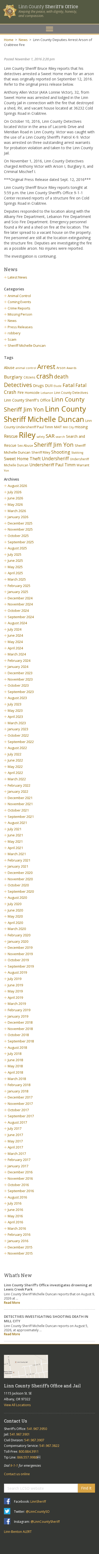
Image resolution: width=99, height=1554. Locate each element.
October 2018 (18, 1034)
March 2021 (17, 853)
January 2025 (18, 591)
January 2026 (18, 516)
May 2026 (15, 504)
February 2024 (19, 660)
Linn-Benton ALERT (18, 1531)
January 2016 (18, 1240)
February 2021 (19, 860)
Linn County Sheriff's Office (27, 400)
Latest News (17, 277)
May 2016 (15, 1216)
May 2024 (15, 641)
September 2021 (21, 816)
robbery (14, 333)
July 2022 (14, 754)
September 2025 (21, 542)
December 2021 (20, 797)
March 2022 (17, 779)
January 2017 (18, 1166)
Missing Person (20, 314)
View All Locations (17, 1405)
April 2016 (15, 1222)
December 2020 (20, 872)
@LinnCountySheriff (45, 1521)
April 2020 (15, 922)
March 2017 (17, 1153)
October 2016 (18, 1184)
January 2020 (18, 941)
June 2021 (15, 835)
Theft (35, 458)
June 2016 (15, 1209)
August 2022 (17, 747)
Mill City (68, 427)
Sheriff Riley (40, 452)
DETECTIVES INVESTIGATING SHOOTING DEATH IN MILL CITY (46, 1318)
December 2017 (20, 1097)
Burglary (13, 377)
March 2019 (17, 1003)
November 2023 (20, 679)
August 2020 (17, 897)
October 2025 (18, 535)
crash (44, 375)
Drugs (38, 385)
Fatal (68, 385)
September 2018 (21, 1041)
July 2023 (14, 704)
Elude (58, 386)
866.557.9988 (27, 1457)
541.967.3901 (20, 1434)
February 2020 (19, 935)
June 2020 (15, 910)
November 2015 (20, 1253)
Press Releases (20, 327)
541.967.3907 (34, 1440)
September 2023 (21, 691)
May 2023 (15, 710)
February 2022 (19, 785)
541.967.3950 (37, 1429)
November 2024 (20, 604)
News (23, 39)
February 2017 (19, 1159)
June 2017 (15, 1134)
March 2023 (17, 723)
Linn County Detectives (71, 392)
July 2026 (14, 492)
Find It (86, 1488)
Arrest (46, 366)
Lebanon (47, 393)
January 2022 (18, 791)
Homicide (32, 392)
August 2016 (17, 1197)
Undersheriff (55, 458)
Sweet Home (16, 459)
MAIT (58, 427)
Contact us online (17, 1474)
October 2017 (18, 1110)
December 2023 (20, 673)
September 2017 (21, 1116)
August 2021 (17, 822)
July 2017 (14, 1128)
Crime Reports (19, 308)
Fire (20, 392)
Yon (6, 470)
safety (41, 437)
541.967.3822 (49, 1445)
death (61, 376)
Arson (60, 368)
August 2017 (17, 1122)
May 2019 (15, 991)
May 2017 (15, 1141)
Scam (12, 339)
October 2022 (18, 735)
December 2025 (20, 523)
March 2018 (17, 1078)
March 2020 (17, 928)
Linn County (48, 6)
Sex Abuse (25, 445)
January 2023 (18, 729)
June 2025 (15, 560)
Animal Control (19, 295)
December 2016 (20, 1172)
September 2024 (21, 616)
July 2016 (14, 1203)
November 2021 (20, 803)
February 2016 (19, 1234)
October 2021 (18, 810)
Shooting (60, 452)
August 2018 (17, 1047)
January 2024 (18, 666)
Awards (71, 368)
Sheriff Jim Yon (54, 444)
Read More (12, 1302)
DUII (49, 385)
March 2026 (17, 510)
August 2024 (17, 623)
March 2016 (17, 1228)
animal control (26, 368)
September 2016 (21, 1190)
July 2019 (14, 978)
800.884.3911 (29, 1451)
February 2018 (19, 1084)
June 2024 (15, 635)
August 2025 (17, 548)
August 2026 (17, 485)
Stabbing (77, 452)
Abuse (9, 367)
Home (8, 39)
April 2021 (15, 847)
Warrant (83, 465)
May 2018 (15, 1066)
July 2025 (14, 554)
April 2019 (15, 997)
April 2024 (15, 648)
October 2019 (18, 960)
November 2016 (20, 1178)
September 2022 (21, 741)
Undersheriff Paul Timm (52, 465)
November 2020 (20, 879)
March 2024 (17, 654)
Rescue (11, 436)
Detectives (18, 385)
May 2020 (15, 916)
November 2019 (20, 953)
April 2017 (15, 1147)
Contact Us (15, 1421)
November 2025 (20, 529)
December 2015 (20, 1247)
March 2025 (17, 579)
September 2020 (21, 891)
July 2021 (14, 829)
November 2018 (20, 1028)
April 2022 (15, 772)
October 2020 (18, 885)
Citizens (29, 377)
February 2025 (19, 585)
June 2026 (15, 498)
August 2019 (17, 972)
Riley (27, 435)
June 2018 (15, 1060)
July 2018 (14, 1053)
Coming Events (19, 301)
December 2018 (20, 1022)
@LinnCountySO (38, 1511)
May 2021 (15, 841)
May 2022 (15, 766)
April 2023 (15, 716)
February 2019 (19, 1010)
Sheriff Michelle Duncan (27, 345)
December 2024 (20, 598)
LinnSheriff (38, 1501)
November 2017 (20, 1103)
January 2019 (18, 1016)
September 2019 (21, 966)
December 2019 (20, 947)
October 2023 (18, 685)
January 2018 (18, 1091)
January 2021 (18, 866)
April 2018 (15, 1072)
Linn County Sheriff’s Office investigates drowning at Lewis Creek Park (48, 1287)
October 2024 (18, 610)
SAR (50, 435)
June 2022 (15, 760)
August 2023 (17, 697)
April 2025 (15, 573)
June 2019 (15, 985)
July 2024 (14, 629)
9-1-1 (14, 1465)
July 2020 (14, 903)
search (60, 437)
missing (81, 426)
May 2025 (15, 566)
